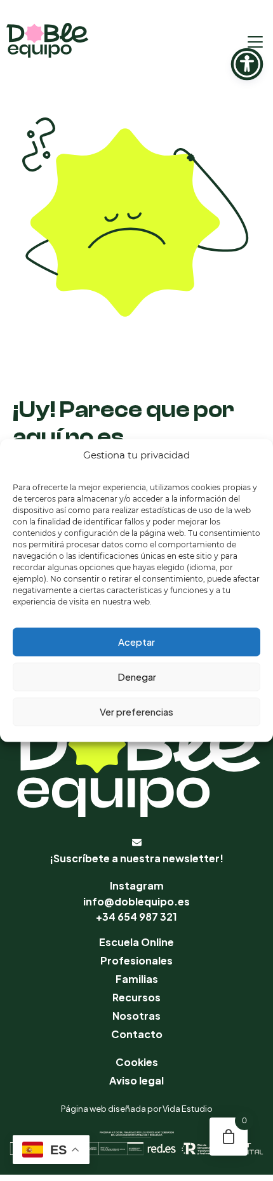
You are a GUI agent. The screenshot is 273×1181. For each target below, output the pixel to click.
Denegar (136, 677)
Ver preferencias (136, 711)
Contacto (137, 1034)
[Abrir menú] (255, 41)
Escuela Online (136, 942)
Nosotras (136, 1015)
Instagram (137, 885)
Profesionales (136, 960)
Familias (137, 978)
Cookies (137, 1062)
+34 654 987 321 (136, 916)
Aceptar (136, 642)
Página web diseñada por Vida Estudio (137, 1109)
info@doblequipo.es (136, 901)
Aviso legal (136, 1080)
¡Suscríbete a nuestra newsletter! (136, 858)
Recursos (136, 997)
